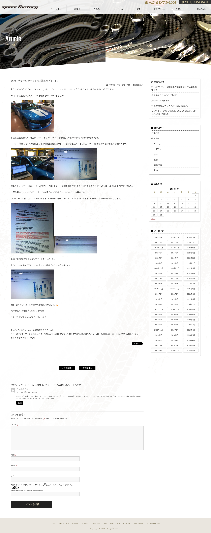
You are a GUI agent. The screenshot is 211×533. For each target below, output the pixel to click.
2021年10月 (175, 289)
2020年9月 (191, 309)
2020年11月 (158, 309)
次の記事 (87, 368)
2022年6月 (191, 273)
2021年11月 (158, 289)
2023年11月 (158, 247)
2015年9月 (191, 345)
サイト (13, 476)
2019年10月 (158, 330)
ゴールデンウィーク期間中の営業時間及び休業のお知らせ (174, 88)
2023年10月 (175, 247)
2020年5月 (159, 320)
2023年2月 (159, 263)
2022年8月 (159, 273)
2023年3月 (191, 258)
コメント (15, 424)
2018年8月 (175, 335)
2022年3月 (191, 278)
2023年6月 (191, 253)
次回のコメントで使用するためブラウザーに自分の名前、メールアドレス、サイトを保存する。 (42, 485)
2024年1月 (175, 242)
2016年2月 (175, 345)
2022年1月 (175, 283)
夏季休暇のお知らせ (160, 100)
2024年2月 (159, 242)
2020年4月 (175, 320)
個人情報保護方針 (153, 523)
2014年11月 (175, 350)
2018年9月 (159, 335)
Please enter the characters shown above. (27, 490)
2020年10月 (175, 309)
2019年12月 (191, 325)
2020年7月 (175, 314)
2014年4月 (191, 350)
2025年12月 (175, 237)
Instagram (182, 2)
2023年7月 (175, 253)
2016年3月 (159, 345)
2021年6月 (191, 294)
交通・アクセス (159, 9)
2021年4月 (175, 299)
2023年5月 (159, 258)
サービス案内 (56, 9)
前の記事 (67, 368)
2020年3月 (191, 320)
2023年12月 (191, 242)
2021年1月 (175, 304)
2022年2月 (159, 283)
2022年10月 (175, 268)
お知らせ (155, 133)
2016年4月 (191, 340)
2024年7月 (191, 237)
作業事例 (76, 9)
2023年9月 (191, 247)
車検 (128, 85)
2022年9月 (191, 268)
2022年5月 (159, 278)
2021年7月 (175, 294)
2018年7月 (191, 335)
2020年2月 (159, 325)
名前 (13, 455)
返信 (20, 402)
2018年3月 (159, 340)
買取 (139, 9)
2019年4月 (191, 330)
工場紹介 (97, 9)
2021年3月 (191, 299)
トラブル (157, 149)
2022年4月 (175, 278)
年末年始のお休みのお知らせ (164, 95)
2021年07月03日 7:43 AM (26, 392)
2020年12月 (191, 304)
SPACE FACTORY (19, 7)
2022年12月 (191, 263)
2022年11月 (158, 268)
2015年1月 (159, 350)
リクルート (180, 9)
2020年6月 (191, 314)
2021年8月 (159, 294)
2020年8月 (159, 314)
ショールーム (118, 9)
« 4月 (153, 218)
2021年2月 (159, 304)
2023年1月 (175, 263)
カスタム (157, 143)
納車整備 (158, 164)
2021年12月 (191, 283)
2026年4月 (159, 237)
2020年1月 (175, 325)
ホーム (54, 523)
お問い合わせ (186, 2)
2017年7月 (175, 340)
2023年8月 (159, 253)
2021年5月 (159, 299)
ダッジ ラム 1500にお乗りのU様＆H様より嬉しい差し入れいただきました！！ (174, 112)
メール (14, 465)
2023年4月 (175, 258)
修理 (118, 85)
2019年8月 (175, 330)
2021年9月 (191, 289)
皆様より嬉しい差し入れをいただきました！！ (170, 105)
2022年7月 (175, 273)
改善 (123, 85)
